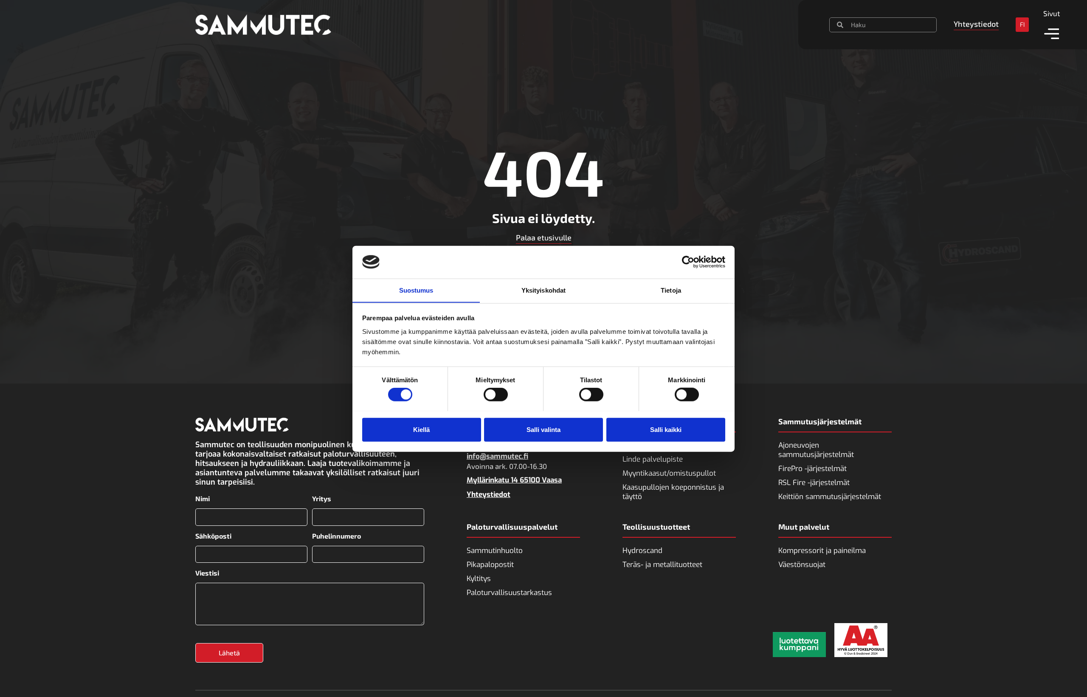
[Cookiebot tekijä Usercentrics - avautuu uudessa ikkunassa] (688, 262)
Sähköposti (213, 536)
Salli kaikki (665, 429)
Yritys (321, 498)
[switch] (496, 394)
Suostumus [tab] (416, 289)
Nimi (202, 498)
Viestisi (207, 573)
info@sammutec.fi (497, 456)
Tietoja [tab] (671, 289)
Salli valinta (543, 429)
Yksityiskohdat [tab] (543, 289)
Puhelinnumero (336, 536)
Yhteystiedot (488, 494)
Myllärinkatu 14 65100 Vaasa (514, 480)
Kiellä (421, 429)
